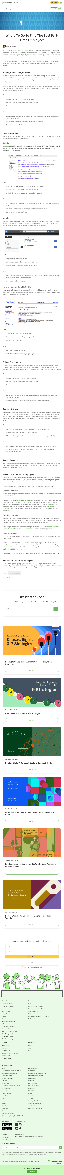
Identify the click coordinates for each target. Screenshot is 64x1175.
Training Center (6, 1050)
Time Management (7, 1034)
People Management (14, 573)
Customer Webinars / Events (10, 1053)
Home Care (31, 1088)
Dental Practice (32, 1068)
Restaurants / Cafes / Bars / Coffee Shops (13, 1116)
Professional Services (8, 1113)
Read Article (32, 670)
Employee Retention (8, 1029)
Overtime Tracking (7, 1039)
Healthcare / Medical (34, 1085)
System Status (6, 1055)
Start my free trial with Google (33, 967)
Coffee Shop (5, 1083)
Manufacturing (6, 1101)
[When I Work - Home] (7, 2)
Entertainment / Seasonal (35, 1075)
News (29, 1050)
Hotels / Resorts (6, 1093)
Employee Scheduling (8, 1004)
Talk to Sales (5, 1137)
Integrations (5, 1014)
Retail (30, 1093)
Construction (6, 1088)
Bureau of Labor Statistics (18, 50)
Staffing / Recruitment (34, 1101)
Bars (3, 1068)
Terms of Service (34, 1161)
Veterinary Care (32, 1106)
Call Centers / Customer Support (11, 1070)
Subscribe (54, 9)
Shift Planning (6, 1011)
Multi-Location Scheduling (9, 1031)
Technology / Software (34, 1103)
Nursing (4, 1103)
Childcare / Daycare (7, 1078)
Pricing (4, 1016)
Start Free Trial (54, 2)
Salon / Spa (31, 1096)
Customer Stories (33, 1019)
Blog (16, 3)
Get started (32, 1171)
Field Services (32, 1078)
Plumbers (5, 1111)
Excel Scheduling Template (36, 1006)
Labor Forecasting (7, 1024)
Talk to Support (6, 1140)
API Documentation (7, 1058)
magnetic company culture (24, 500)
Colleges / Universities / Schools (11, 1085)
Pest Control (5, 1106)
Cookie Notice (26, 1161)
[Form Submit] (56, 609)
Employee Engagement (9, 1026)
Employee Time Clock (8, 1006)
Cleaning (4, 1080)
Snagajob (18, 463)
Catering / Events (7, 1075)
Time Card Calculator (34, 1011)
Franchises (31, 1080)
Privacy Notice (18, 1161)
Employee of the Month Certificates (38, 1016)
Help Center (5, 1045)
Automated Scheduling (8, 1021)
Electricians (31, 1070)
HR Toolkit (31, 1014)
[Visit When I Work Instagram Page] (20, 1124)
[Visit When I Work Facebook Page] (16, 1124)
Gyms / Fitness (32, 1083)
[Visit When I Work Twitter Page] (20, 1128)
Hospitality (31, 1091)
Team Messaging (7, 1009)
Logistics (4, 1098)
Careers (30, 1048)
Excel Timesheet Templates (36, 1009)
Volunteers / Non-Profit (35, 1108)
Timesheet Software (8, 1036)
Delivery (4, 1091)
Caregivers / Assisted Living (9, 1073)
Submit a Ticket (6, 1048)
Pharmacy (5, 1108)
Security (4, 1019)
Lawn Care (5, 1096)
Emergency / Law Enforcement (37, 1073)
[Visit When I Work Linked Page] (16, 1128)
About (30, 1045)
